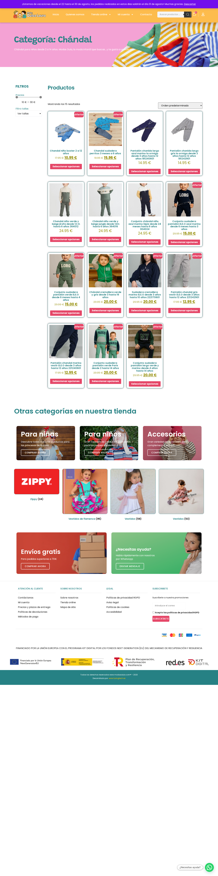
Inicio (56, 14)
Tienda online (99, 14)
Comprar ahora (35, 452)
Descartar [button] (190, 4)
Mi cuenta (124, 14)
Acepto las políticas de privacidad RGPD (177, 612)
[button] (209, 867)
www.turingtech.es (117, 678)
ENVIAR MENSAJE (130, 566)
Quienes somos (75, 14)
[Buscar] (187, 14)
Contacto (146, 14)
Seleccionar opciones (65, 166)
